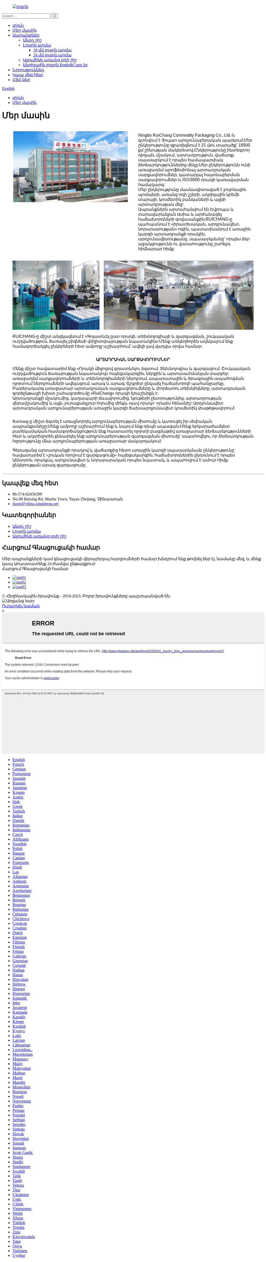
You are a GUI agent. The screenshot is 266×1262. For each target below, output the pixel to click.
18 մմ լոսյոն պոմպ (52, 50)
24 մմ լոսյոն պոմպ (52, 55)
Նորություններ (28, 70)
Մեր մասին (24, 30)
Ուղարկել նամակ (21, 606)
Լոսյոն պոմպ (37, 45)
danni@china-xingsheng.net (35, 503)
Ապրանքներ (25, 35)
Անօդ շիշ (32, 40)
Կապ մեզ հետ (27, 74)
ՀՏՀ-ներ (21, 79)
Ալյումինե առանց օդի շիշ (50, 60)
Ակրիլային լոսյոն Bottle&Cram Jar (55, 65)
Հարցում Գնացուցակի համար (35, 568)
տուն (18, 25)
